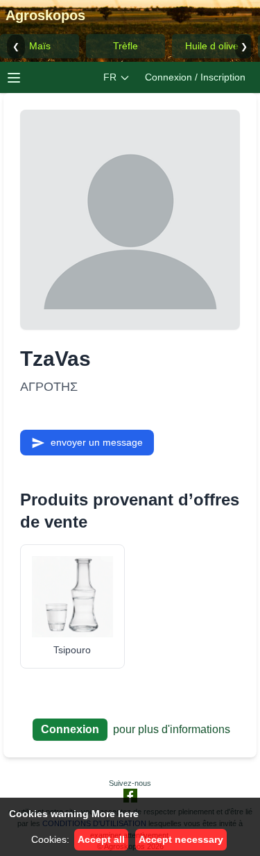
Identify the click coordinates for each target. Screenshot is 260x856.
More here (115, 813)
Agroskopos (45, 15)
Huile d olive (212, 45)
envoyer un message (97, 442)
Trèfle (125, 45)
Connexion (70, 729)
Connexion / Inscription (195, 77)
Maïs (40, 45)
